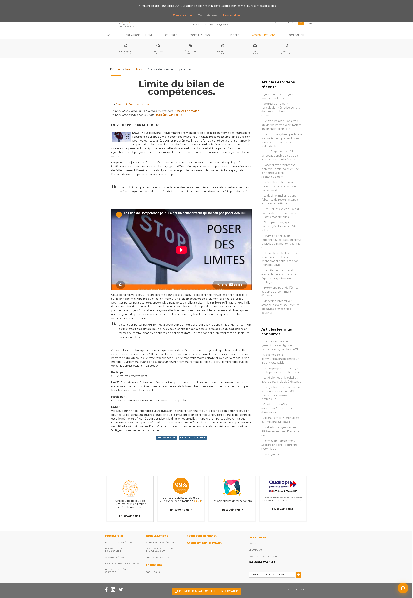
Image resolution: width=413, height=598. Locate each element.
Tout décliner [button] (207, 15)
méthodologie (166, 438)
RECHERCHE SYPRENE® (202, 535)
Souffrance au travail (159, 557)
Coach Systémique (115, 557)
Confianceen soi (222, 52)
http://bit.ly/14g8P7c (169, 114)
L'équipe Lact (256, 550)
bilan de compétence (192, 438)
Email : (218, 24)
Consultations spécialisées (161, 542)
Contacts (254, 543)
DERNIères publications (204, 543)
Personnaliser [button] (231, 15)
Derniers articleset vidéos (126, 52)
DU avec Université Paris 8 (119, 542)
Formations (153, 572)
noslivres (255, 52)
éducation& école (190, 52)
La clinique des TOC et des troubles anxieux (160, 549)
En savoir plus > (130, 515)
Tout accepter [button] (182, 15)
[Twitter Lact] (121, 589)
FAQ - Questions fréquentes (264, 556)
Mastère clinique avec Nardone (123, 563)
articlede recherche (287, 52)
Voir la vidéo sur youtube (132, 104)
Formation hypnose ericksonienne (116, 549)
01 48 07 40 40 (199, 24)
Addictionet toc (158, 52)
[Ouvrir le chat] (403, 588)
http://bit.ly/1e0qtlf (187, 110)
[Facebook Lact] (106, 589)
